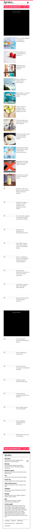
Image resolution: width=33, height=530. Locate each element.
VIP (6, 475)
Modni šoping (8, 473)
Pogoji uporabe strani (10, 523)
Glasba (24, 477)
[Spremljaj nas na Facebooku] (26, 461)
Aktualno (8, 459)
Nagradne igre (22, 481)
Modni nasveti (22, 472)
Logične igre (7, 500)
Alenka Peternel (15, 505)
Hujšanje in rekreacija (17, 465)
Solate (14, 495)
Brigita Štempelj (8, 512)
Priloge (18, 495)
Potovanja (11, 490)
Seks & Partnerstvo (11, 483)
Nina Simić (21, 515)
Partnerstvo (12, 485)
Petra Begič (24, 509)
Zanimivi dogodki (9, 481)
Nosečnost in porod (9, 466)
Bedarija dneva (19, 460)
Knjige (17, 481)
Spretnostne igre (8, 502)
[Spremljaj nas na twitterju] (27, 461)
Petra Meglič (7, 515)
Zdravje (7, 464)
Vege (6, 495)
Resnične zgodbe (15, 461)
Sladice (10, 496)
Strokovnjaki (9, 504)
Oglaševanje (20, 520)
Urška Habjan (21, 511)
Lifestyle (7, 488)
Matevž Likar (15, 512)
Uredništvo (13, 520)
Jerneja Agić (14, 511)
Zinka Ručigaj (15, 507)
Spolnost (7, 485)
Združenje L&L (21, 507)
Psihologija (17, 466)
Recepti (7, 494)
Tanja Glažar (22, 508)
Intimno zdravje (19, 485)
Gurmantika (23, 490)
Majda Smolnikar (9, 514)
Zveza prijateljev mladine (19, 514)
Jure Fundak (22, 512)
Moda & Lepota (9, 470)
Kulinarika (17, 490)
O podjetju (7, 520)
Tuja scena (14, 477)
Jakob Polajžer (8, 507)
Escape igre (13, 500)
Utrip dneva (7, 460)
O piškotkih (7, 526)
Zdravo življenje (8, 465)
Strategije (18, 500)
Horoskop (13, 460)
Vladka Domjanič (15, 515)
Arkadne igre (16, 502)
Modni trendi (16, 472)
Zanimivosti (7, 461)
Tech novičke (8, 491)
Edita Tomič (22, 505)
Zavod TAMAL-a (8, 508)
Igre (6, 499)
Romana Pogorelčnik (16, 509)
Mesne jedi (9, 495)
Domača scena (8, 477)
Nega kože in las (8, 472)
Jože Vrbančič (8, 505)
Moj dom (7, 490)
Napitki (14, 496)
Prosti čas (8, 479)
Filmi (14, 481)
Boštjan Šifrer (15, 508)
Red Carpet (20, 477)
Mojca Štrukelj (8, 511)
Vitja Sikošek (7, 509)
